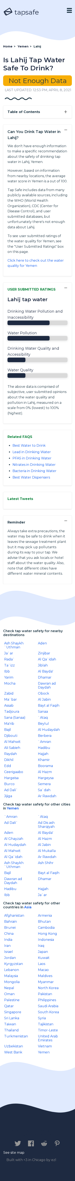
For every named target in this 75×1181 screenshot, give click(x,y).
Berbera (44, 736)
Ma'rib (9, 724)
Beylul (43, 724)
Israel (8, 952)
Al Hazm (45, 772)
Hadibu (44, 748)
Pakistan (45, 994)
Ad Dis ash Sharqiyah (46, 825)
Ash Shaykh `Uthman (14, 645)
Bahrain (10, 922)
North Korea (48, 988)
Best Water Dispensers (31, 477)
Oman (9, 994)
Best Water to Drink (29, 446)
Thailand (11, 1030)
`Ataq (43, 718)
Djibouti (10, 736)
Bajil (7, 730)
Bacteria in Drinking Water (34, 471)
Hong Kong (47, 934)
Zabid (9, 693)
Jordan (10, 958)
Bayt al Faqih (48, 705)
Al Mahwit (12, 742)
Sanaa (43, 712)
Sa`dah (44, 790)
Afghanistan (14, 915)
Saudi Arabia (48, 1006)
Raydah (10, 754)
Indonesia (46, 940)
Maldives (45, 976)
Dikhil (9, 760)
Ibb (7, 671)
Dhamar (44, 677)
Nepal (9, 988)
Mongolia (12, 982)
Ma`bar (10, 699)
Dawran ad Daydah (47, 685)
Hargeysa (46, 778)
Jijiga (8, 796)
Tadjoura (11, 712)
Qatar (9, 1006)
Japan (43, 952)
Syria (42, 1018)
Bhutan (44, 922)
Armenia (45, 915)
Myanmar (46, 982)
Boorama (45, 766)
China (9, 934)
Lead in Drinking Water (31, 452)
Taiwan (10, 1024)
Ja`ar (8, 653)
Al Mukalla (47, 851)
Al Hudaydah (49, 730)
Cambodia (46, 928)
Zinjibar (44, 653)
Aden (42, 643)
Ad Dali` (11, 790)
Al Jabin (44, 699)
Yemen (13, 808)
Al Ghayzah (13, 839)
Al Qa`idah (47, 659)
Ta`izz (9, 665)
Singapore (12, 1012)
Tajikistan (45, 1024)
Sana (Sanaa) (14, 718)
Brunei (10, 928)
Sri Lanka (11, 1018)
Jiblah (43, 665)
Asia (27, 907)
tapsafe (26, 12)
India (8, 940)
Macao (43, 970)
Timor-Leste (48, 1030)
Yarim (8, 677)
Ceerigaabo (13, 772)
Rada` (9, 659)
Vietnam (45, 1046)
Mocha (9, 683)
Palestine (12, 1000)
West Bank (13, 1052)
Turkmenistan (16, 1036)
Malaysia (11, 976)
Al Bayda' (45, 671)
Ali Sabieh (12, 748)
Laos (41, 964)
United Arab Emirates (48, 1038)
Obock (43, 693)
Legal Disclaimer (35, 1134)
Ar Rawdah (47, 796)
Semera (44, 784)
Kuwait (44, 958)
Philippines (47, 1000)
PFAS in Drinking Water (31, 458)
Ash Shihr (46, 863)
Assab (9, 705)
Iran (7, 946)
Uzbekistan (13, 1046)
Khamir (44, 760)
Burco (9, 784)
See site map (13, 1153)
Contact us (18, 1131)
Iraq (41, 946)
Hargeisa (11, 778)
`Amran (44, 742)
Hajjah (43, 754)
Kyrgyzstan (13, 964)
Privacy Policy (49, 1131)
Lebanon (11, 970)
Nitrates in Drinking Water (34, 465)
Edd (7, 766)
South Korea (48, 1012)
